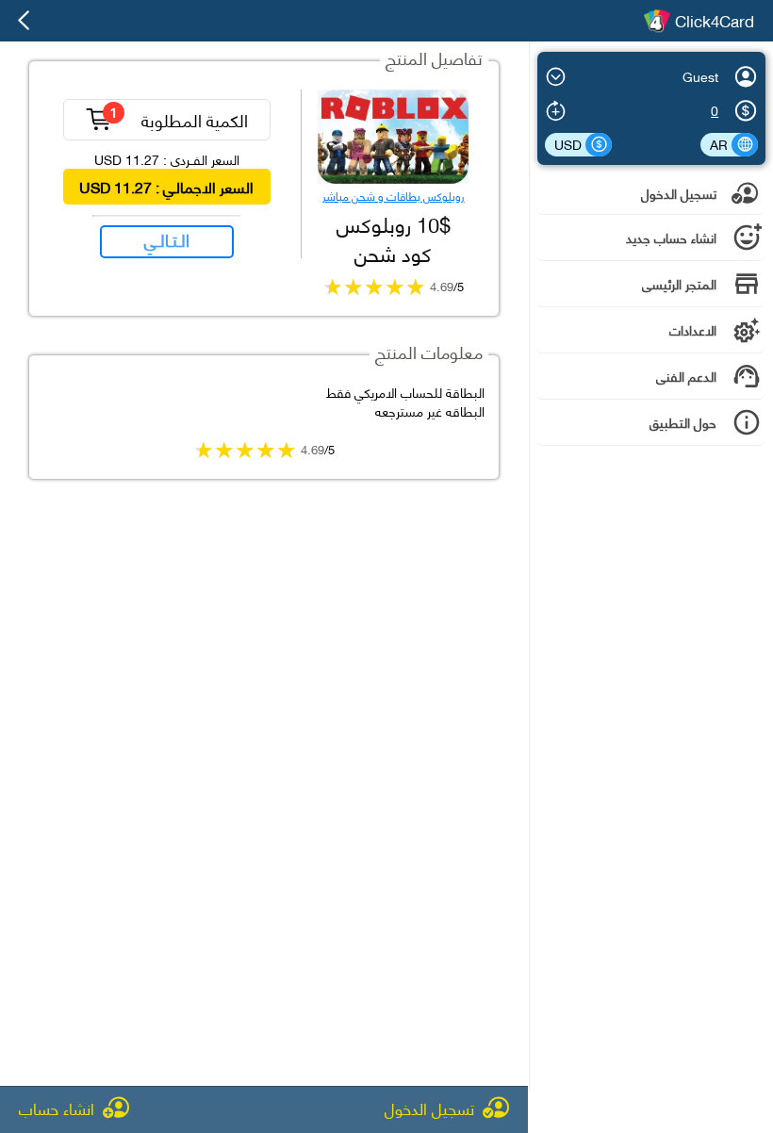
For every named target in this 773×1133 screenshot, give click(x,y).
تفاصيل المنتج (434, 57)
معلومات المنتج (429, 351)
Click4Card (714, 21)
